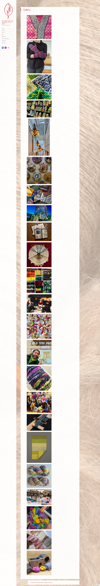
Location (3, 30)
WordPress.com (50, 582)
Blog (2, 34)
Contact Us (4, 40)
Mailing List (4, 36)
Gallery (3, 32)
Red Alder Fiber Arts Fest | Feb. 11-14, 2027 (7, 22)
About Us (3, 42)
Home (3, 28)
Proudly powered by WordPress (35, 582)
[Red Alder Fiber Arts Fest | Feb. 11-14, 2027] (8, 11)
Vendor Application (5, 38)
